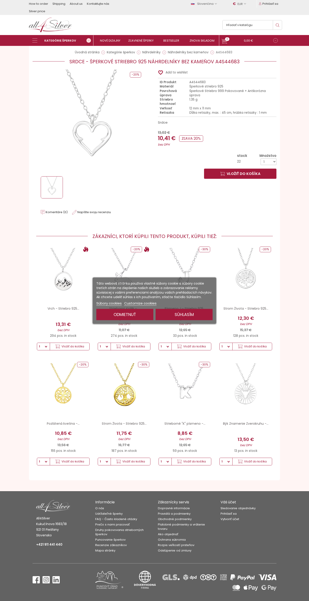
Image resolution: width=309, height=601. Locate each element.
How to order (38, 4)
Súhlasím (184, 314)
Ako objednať (168, 534)
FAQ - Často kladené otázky (116, 519)
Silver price (37, 11)
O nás (99, 508)
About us (76, 4)
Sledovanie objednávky (238, 508)
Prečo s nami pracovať (112, 524)
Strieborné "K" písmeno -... (184, 423)
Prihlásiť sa (229, 513)
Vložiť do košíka (243, 173)
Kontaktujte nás (98, 4)
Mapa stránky (105, 550)
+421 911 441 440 (49, 544)
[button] (249, 41)
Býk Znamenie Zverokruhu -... (246, 423)
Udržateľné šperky (109, 513)
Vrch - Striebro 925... (63, 308)
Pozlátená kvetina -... (63, 423)
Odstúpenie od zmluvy (174, 550)
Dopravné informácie (174, 508)
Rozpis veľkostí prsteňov (176, 545)
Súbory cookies (109, 303)
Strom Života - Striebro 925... (245, 308)
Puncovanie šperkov (110, 539)
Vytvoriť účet (230, 519)
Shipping (58, 4)
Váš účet (228, 502)
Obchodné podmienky (175, 519)
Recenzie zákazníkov (111, 545)
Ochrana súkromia (172, 539)
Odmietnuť (125, 314)
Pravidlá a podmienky (174, 513)
